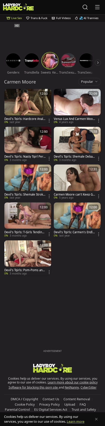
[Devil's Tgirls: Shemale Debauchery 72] (77, 144)
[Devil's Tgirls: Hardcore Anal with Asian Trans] (27, 106)
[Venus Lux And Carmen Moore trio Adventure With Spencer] (77, 106)
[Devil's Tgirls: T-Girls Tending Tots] (27, 220)
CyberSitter (89, 387)
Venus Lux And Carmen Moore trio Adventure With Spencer (74, 118)
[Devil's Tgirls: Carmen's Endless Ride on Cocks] (77, 220)
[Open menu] (97, 7)
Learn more (75, 421)
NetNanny (72, 387)
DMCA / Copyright (24, 399)
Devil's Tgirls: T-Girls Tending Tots (24, 232)
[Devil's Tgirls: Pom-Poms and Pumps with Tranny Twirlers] (27, 258)
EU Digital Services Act (50, 409)
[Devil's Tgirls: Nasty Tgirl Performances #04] (27, 144)
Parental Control (17, 409)
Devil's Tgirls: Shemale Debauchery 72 (74, 156)
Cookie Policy (25, 404)
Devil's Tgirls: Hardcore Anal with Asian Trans (23, 118)
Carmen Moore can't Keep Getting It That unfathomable (74, 194)
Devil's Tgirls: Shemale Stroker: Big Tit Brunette (24, 194)
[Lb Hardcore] (18, 7)
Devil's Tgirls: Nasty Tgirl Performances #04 (24, 156)
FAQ (83, 404)
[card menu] (49, 121)
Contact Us (51, 399)
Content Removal (76, 399)
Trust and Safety (84, 409)
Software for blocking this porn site (34, 387)
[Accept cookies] (96, 419)
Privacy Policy (49, 404)
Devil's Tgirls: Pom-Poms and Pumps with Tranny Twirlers (24, 270)
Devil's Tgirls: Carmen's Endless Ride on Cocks (74, 232)
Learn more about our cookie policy (73, 382)
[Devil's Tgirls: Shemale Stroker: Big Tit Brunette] (27, 182)
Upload (69, 404)
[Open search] (85, 7)
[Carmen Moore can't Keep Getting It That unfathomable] (77, 182)
